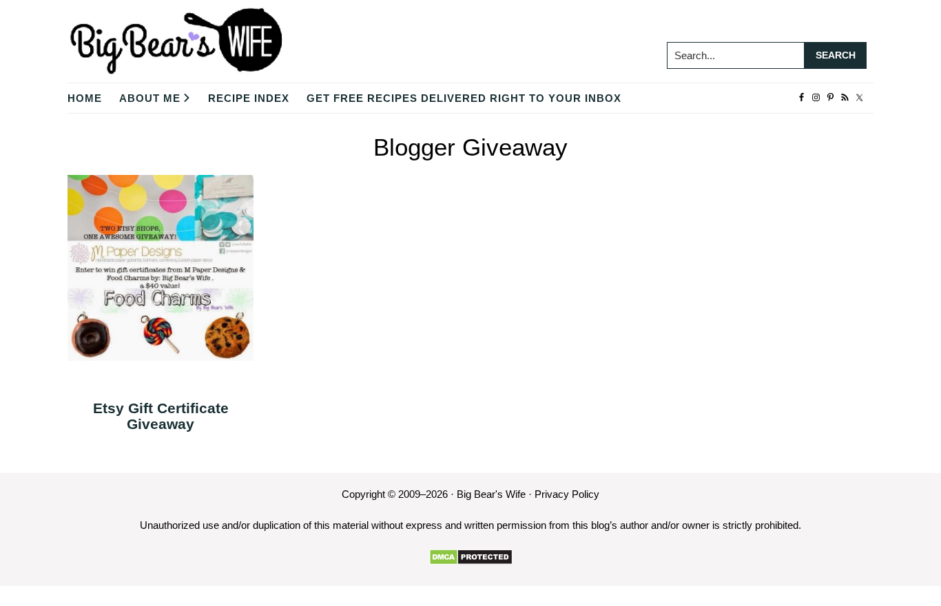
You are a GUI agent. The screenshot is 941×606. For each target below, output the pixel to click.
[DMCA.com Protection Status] (471, 557)
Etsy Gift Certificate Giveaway (161, 416)
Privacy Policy (567, 494)
